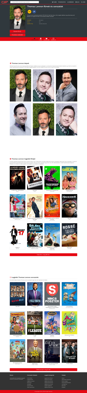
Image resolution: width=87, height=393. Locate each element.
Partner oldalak (65, 381)
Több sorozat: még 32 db (43, 369)
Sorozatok (62, 2)
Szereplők (29, 384)
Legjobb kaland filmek (48, 382)
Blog (77, 2)
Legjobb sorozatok (30, 381)
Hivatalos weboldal (17, 35)
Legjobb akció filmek (48, 378)
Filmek (55, 2)
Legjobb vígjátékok (48, 385)
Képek (41, 39)
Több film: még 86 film (43, 254)
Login (83, 2)
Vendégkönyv (64, 384)
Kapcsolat (64, 385)
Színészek (71, 2)
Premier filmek (30, 385)
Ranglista (63, 387)
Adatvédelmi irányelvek (66, 379)
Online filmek (29, 378)
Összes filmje (17, 31)
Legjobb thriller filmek (48, 387)
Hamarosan (29, 382)
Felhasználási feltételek (66, 382)
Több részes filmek (30, 387)
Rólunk (63, 378)
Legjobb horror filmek (48, 384)
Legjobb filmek (30, 379)
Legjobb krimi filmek (48, 379)
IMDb (29, 11)
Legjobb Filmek (46, 39)
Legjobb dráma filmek (48, 381)
